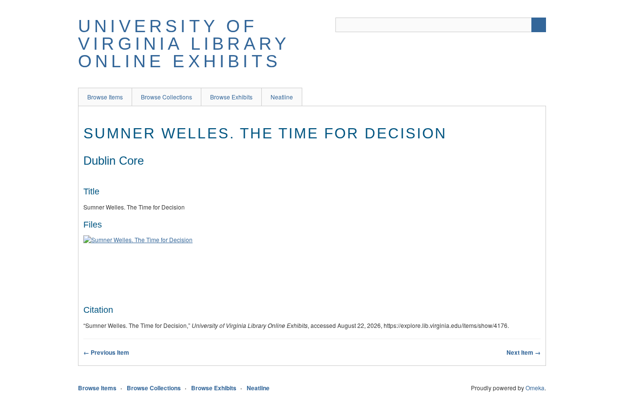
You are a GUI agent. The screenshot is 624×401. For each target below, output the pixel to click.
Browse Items (105, 97)
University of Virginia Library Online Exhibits (183, 43)
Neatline (282, 97)
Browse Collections (166, 97)
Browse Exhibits (231, 97)
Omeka (535, 387)
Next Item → (524, 352)
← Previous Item (106, 352)
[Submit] (538, 25)
